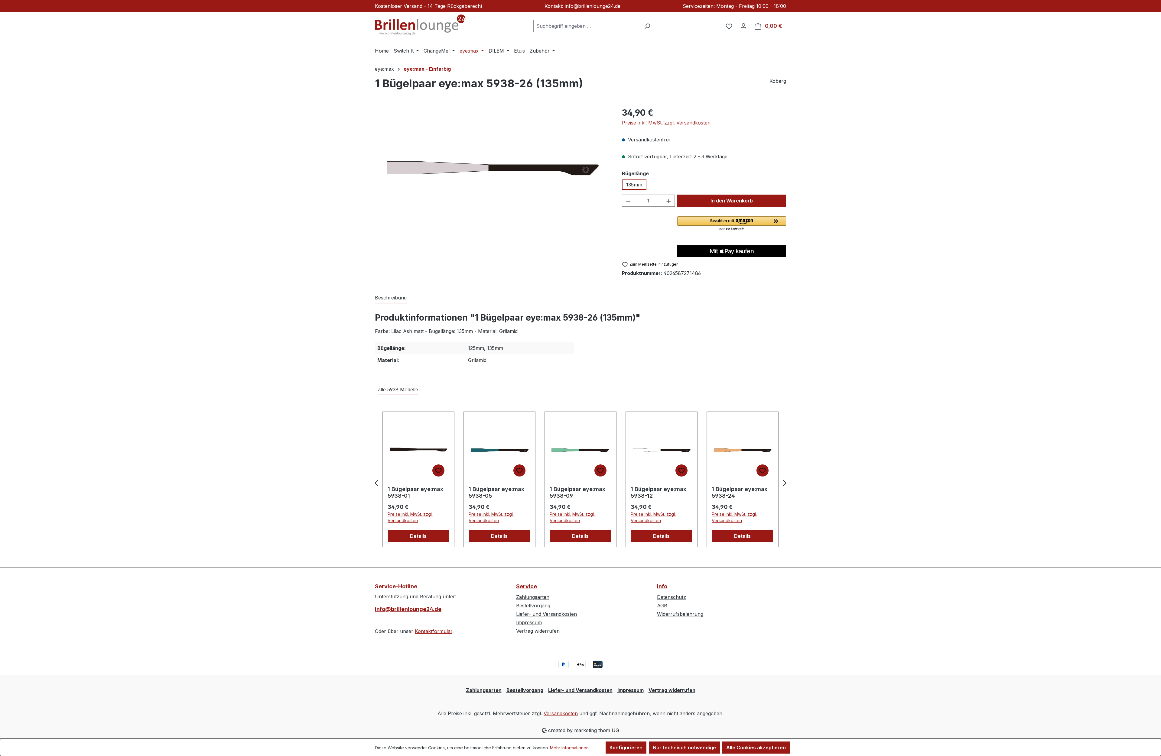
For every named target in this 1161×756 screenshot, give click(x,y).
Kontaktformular (433, 631)
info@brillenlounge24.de (408, 609)
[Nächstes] (784, 483)
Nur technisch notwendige (684, 748)
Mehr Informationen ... (571, 747)
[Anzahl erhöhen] (668, 201)
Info (662, 586)
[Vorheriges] (376, 483)
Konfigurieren (626, 748)
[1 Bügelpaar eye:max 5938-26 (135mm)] (492, 171)
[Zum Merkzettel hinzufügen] (438, 470)
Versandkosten (561, 713)
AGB (662, 606)
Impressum (529, 622)
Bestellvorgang (533, 606)
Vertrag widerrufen (538, 631)
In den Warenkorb (732, 201)
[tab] (391, 297)
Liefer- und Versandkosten (546, 614)
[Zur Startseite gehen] (420, 25)
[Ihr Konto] (743, 26)
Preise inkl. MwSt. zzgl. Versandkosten (666, 123)
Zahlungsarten (532, 597)
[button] (731, 223)
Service (526, 586)
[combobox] (586, 26)
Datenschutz (671, 597)
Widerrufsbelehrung (680, 614)
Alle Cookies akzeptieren (756, 748)
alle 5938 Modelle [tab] (398, 389)
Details (418, 536)
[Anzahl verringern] (628, 201)
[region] (492, 171)
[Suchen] (647, 26)
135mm (634, 185)
